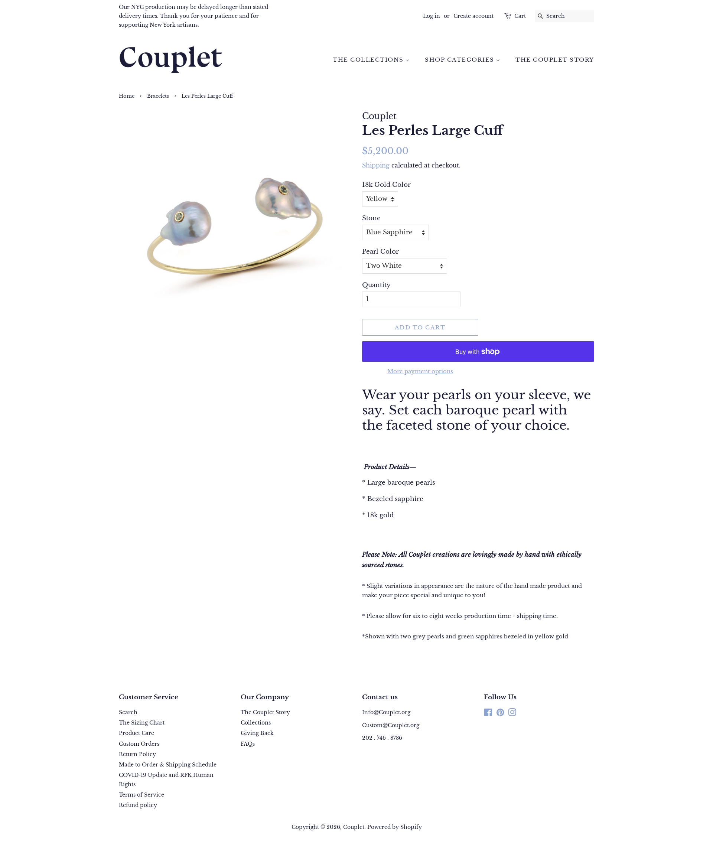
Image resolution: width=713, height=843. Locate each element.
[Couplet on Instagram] (512, 713)
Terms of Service (141, 794)
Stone (371, 218)
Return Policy (137, 754)
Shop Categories (460, 59)
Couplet (353, 827)
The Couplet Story (554, 59)
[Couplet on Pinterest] (500, 713)
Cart (520, 16)
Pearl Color (380, 251)
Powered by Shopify (394, 827)
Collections (256, 722)
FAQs (248, 744)
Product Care (136, 733)
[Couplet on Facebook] (488, 713)
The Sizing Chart (142, 722)
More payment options (420, 371)
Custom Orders (139, 744)
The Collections (369, 59)
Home (126, 96)
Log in (431, 16)
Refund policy (138, 805)
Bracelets (158, 96)
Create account (473, 16)
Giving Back (257, 733)
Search (128, 712)
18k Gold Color (386, 185)
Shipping (376, 165)
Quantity (376, 285)
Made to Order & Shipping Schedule (167, 764)
